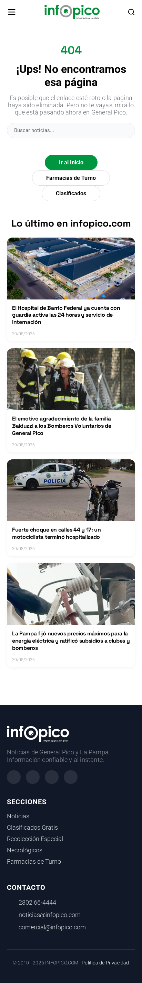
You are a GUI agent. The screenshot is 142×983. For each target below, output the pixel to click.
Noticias (18, 816)
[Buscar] (131, 12)
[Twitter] (52, 777)
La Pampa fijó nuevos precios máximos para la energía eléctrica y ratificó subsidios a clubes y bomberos (71, 641)
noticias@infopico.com (50, 914)
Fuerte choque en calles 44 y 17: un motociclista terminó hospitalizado (56, 533)
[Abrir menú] (12, 12)
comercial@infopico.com (52, 927)
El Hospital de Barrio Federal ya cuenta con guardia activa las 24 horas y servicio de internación (66, 315)
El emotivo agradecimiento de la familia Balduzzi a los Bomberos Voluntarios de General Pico (61, 426)
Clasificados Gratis (32, 827)
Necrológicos (24, 850)
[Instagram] (33, 777)
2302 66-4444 (37, 902)
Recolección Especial (35, 838)
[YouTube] (71, 777)
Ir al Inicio (71, 162)
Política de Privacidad (105, 963)
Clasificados (71, 193)
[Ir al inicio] (71, 12)
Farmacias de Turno (71, 178)
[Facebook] (14, 777)
